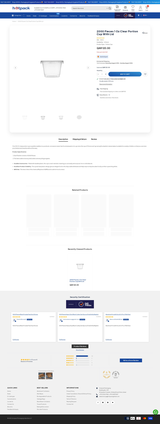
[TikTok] (108, 402)
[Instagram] (103, 402)
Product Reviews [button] (80, 346)
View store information (105, 84)
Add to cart (125, 74)
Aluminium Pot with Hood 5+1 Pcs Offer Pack (118, 314)
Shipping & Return (80, 139)
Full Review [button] (16, 339)
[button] (107, 8)
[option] (51, 67)
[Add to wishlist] (145, 74)
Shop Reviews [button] (80, 350)
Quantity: (100, 70)
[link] (38, 229)
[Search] (91, 8)
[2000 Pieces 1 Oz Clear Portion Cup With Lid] (80, 266)
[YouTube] (112, 402)
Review (94, 139)
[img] (16, 317)
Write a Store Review (131, 360)
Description (63, 139)
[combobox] (89, 8)
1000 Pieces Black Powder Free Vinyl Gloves (25, 314)
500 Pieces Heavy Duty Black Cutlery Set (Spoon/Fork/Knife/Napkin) (79, 314)
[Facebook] (98, 402)
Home (14, 21)
